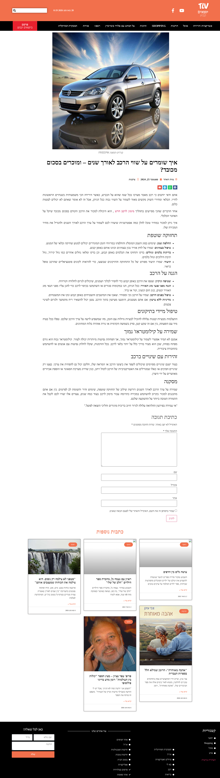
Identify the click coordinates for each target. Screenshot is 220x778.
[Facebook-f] (173, 10)
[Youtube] (182, 10)
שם (175, 472)
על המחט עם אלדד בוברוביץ (120, 26)
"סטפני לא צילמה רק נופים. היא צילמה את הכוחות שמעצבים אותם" (55, 580)
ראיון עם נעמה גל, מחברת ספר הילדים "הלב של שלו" (113, 580)
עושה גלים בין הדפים (175, 572)
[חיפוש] (14, 10)
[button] (175, 187)
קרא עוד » (183, 590)
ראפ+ (97, 26)
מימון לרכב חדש (124, 211)
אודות (86, 26)
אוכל (185, 26)
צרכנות (132, 179)
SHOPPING (159, 26)
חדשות (174, 26)
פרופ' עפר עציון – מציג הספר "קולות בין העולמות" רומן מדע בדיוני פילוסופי (110, 680)
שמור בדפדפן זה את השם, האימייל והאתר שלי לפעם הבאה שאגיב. (141, 511)
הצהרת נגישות (209, 759)
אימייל (174, 485)
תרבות (143, 26)
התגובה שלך (170, 431)
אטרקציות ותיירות (202, 26)
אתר (174, 498)
